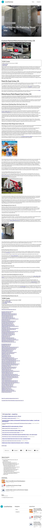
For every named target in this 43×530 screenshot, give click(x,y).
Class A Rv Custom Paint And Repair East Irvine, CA (11, 360)
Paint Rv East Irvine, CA (6, 346)
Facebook (16, 450)
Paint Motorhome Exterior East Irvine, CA (9, 313)
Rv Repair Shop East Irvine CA (8, 497)
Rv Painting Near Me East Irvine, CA (8, 322)
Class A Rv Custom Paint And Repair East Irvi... (12, 472)
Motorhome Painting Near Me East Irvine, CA (10, 331)
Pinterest (29, 450)
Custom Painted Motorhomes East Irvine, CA (10, 358)
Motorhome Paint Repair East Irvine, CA (9, 309)
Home (33, 1)
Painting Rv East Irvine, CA (6, 312)
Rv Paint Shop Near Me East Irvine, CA (10, 470)
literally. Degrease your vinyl (15, 220)
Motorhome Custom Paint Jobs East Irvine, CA (10, 328)
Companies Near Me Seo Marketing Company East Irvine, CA (13, 400)
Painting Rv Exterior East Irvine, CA (8, 337)
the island (30, 86)
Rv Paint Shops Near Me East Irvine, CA (9, 329)
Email (37, 450)
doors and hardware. (14, 255)
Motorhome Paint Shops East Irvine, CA (9, 320)
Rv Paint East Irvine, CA (6, 319)
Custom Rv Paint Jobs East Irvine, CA (8, 317)
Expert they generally (5, 175)
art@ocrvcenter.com (8, 302)
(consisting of (7, 252)
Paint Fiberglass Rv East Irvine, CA (8, 324)
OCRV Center (4, 65)
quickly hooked (34, 281)
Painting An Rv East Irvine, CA (7, 378)
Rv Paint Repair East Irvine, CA (7, 351)
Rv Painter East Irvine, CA (6, 345)
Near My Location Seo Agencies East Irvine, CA (10, 398)
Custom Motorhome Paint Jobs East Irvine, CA (10, 318)
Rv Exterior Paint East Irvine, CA (7, 311)
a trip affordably (23, 286)
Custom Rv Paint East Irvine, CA (7, 316)
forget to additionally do (6, 111)
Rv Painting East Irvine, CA (6, 343)
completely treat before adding (26, 136)
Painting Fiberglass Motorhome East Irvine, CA (10, 326)
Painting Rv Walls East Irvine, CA (7, 350)
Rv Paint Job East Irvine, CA (6, 335)
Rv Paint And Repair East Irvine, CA (8, 357)
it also (39, 90)
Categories (39, 1)
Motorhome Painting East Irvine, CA (8, 325)
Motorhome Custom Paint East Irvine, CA (9, 352)
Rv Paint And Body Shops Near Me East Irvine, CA (10, 363)
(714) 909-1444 (5, 64)
